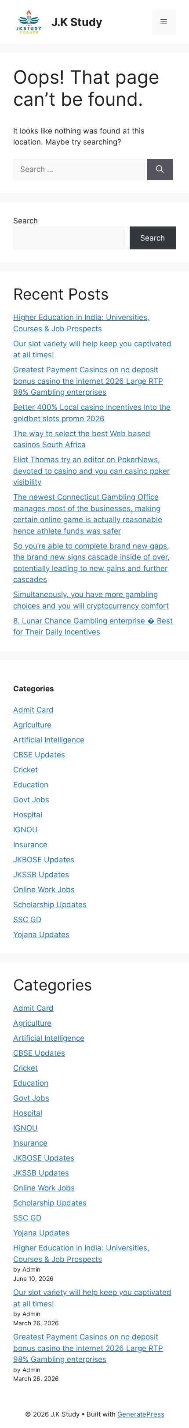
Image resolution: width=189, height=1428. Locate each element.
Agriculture (32, 724)
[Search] (160, 169)
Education (30, 784)
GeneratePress (140, 1414)
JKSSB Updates (41, 874)
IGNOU (25, 829)
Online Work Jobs (44, 889)
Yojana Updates (41, 934)
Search (25, 220)
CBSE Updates (39, 754)
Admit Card (33, 709)
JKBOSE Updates (43, 859)
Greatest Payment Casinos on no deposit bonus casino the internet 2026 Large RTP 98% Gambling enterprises (88, 381)
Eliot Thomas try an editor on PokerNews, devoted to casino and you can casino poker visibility (91, 470)
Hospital (27, 814)
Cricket (25, 769)
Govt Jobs (31, 799)
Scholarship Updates (50, 904)
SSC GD (27, 919)
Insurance (30, 844)
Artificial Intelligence (48, 739)
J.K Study (76, 22)
